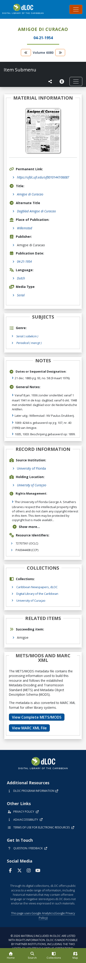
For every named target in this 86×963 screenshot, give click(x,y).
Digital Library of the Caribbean (37, 594)
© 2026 (43, 942)
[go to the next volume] (60, 52)
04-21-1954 (24, 261)
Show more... (29, 527)
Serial (21, 295)
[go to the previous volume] (26, 52)
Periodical (29, 343)
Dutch (21, 278)
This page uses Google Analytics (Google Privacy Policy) (43, 915)
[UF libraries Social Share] (50, 81)
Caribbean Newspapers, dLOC (37, 587)
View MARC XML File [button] (29, 727)
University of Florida (31, 468)
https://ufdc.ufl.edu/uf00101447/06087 (43, 177)
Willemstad (24, 228)
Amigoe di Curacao (30, 194)
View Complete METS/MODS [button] (36, 717)
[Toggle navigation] (75, 9)
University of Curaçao (31, 485)
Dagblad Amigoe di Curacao (36, 211)
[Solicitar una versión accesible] (63, 81)
